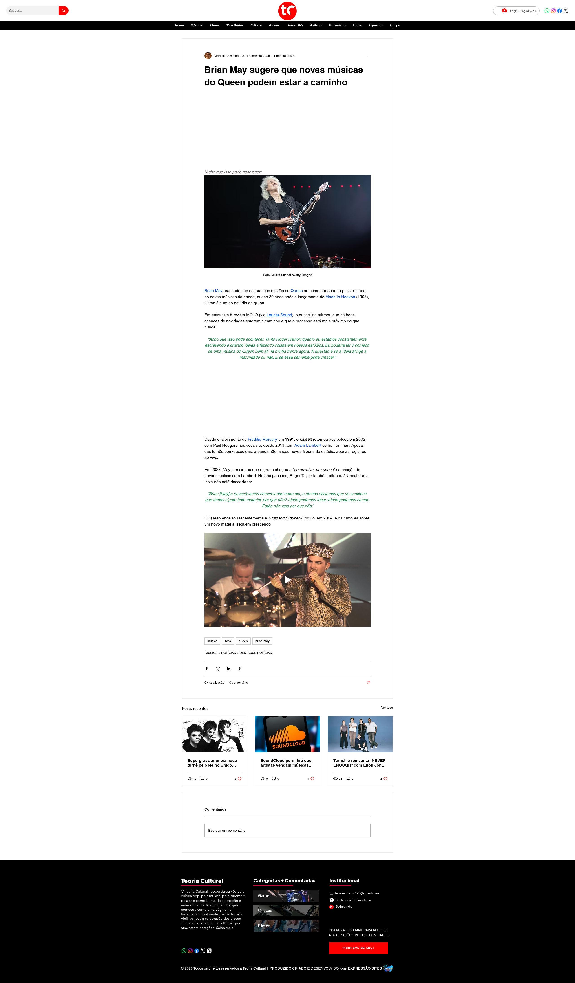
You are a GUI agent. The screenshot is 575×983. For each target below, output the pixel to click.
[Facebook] (560, 11)
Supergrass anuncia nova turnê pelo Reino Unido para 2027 (212, 762)
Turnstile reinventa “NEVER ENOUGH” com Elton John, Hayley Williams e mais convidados (359, 762)
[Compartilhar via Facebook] (206, 668)
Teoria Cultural (202, 880)
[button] (375, 25)
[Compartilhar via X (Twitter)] (217, 668)
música (212, 641)
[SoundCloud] (287, 734)
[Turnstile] (360, 734)
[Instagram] (553, 11)
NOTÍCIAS (228, 653)
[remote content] (287, 131)
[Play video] (287, 580)
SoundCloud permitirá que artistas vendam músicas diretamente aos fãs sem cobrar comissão (286, 762)
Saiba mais (224, 928)
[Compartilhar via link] (239, 668)
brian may (262, 641)
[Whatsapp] (547, 11)
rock (228, 641)
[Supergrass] (214, 734)
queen (243, 641)
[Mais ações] (368, 55)
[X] (566, 11)
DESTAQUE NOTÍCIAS (256, 653)
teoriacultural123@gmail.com (357, 893)
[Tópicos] (209, 951)
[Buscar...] (64, 10)
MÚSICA (211, 653)
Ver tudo (387, 707)
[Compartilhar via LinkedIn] (228, 668)
